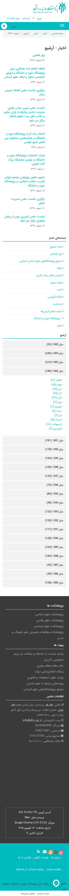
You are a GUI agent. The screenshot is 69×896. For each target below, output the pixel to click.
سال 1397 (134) (54, 476)
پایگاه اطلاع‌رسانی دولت (48, 671)
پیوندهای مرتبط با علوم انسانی (44, 683)
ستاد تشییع (56, 247)
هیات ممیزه (56, 283)
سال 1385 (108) (54, 583)
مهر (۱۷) (57, 402)
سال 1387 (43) (55, 565)
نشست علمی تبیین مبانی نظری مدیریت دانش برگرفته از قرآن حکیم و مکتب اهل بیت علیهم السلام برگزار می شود (24, 114)
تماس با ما (24, 857)
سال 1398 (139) (54, 467)
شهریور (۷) (56, 406)
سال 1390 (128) (54, 538)
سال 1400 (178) (54, 449)
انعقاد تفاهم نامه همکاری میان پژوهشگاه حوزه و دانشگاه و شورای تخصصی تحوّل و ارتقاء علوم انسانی (24, 72)
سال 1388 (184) (54, 556)
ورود (39, 18)
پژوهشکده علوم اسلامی (49, 614)
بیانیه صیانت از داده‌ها (29, 869)
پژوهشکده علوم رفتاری (49, 620)
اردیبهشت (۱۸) (54, 424)
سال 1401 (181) (54, 441)
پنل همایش (56, 254)
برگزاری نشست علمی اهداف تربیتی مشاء (25, 92)
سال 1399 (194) (54, 458)
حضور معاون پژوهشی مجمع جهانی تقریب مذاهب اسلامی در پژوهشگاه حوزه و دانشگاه (24, 181)
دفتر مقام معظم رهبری (50, 665)
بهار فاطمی (38, 55)
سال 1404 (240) (54, 353)
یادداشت (57, 304)
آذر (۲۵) (57, 393)
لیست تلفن (41, 857)
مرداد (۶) (57, 411)
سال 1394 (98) (55, 503)
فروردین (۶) (55, 429)
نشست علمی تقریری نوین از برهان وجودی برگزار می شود (25, 218)
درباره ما (56, 857)
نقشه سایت (54, 869)
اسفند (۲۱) (56, 380)
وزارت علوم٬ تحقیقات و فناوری (45, 677)
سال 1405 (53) (55, 344)
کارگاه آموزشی (55, 297)
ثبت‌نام (26, 18)
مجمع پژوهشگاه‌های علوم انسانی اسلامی (41, 261)
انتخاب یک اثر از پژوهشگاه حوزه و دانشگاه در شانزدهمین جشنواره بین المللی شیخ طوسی (24, 138)
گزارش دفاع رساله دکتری (49, 275)
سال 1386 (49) (55, 574)
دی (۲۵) (57, 389)
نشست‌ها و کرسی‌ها (51, 311)
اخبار (45, 33)
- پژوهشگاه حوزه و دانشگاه (48, 318)
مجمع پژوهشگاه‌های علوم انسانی (43, 689)
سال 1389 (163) (54, 547)
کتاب (59, 290)
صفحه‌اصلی (57, 33)
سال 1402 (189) (54, 371)
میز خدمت (13, 18)
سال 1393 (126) (54, 512)
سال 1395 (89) (55, 494)
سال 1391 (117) (54, 529)
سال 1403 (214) (54, 362)
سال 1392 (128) (54, 521)
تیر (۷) (58, 415)
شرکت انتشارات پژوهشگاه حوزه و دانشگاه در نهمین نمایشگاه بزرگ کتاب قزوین (26, 159)
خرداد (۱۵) (56, 420)
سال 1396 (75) (55, 485)
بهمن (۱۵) (56, 384)
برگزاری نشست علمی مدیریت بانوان (28, 201)
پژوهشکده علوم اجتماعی (48, 626)
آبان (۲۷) (57, 398)
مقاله (59, 268)
